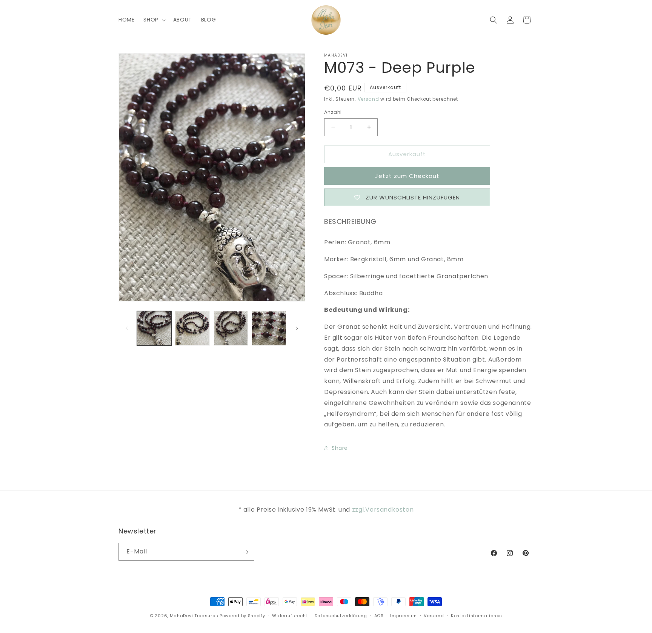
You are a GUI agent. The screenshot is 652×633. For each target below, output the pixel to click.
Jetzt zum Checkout (407, 176)
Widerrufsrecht (290, 615)
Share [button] (340, 448)
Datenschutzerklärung (341, 615)
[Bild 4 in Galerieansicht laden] (269, 328)
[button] (153, 20)
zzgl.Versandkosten (383, 509)
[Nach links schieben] (126, 328)
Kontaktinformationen (476, 615)
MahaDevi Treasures (194, 616)
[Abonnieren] (245, 552)
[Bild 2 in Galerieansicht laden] (192, 328)
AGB (378, 615)
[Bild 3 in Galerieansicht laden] (231, 328)
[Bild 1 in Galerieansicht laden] (154, 328)
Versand (368, 99)
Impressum (403, 615)
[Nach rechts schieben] (297, 328)
